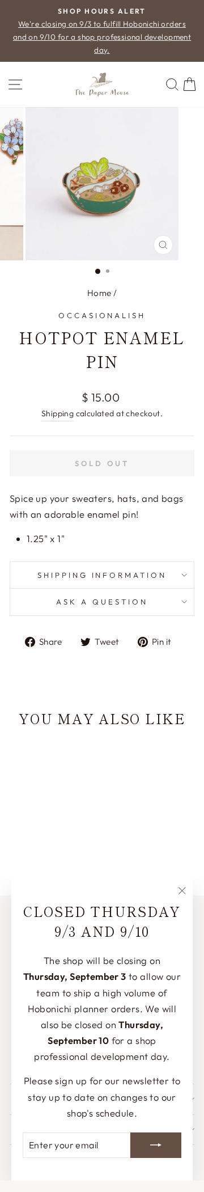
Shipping (57, 413)
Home (99, 293)
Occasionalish (102, 315)
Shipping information (102, 575)
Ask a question (102, 601)
